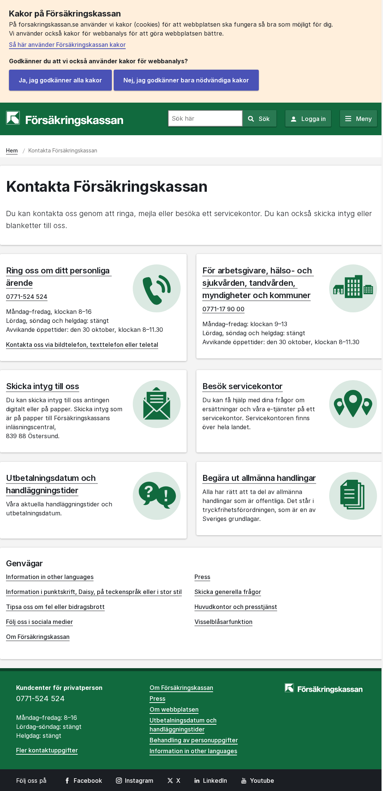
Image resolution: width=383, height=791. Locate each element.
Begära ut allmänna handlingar (259, 478)
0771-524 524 (27, 296)
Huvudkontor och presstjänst (235, 606)
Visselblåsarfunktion (223, 621)
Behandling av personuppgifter (194, 740)
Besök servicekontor (242, 386)
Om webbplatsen (174, 709)
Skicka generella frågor (227, 591)
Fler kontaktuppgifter (47, 750)
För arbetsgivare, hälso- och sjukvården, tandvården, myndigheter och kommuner (258, 283)
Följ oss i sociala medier (39, 621)
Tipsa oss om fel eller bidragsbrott (55, 606)
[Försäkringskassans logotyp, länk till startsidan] (64, 119)
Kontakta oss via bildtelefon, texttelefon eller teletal (82, 344)
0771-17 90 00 (223, 309)
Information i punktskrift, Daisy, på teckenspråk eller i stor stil (94, 591)
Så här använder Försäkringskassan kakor (67, 44)
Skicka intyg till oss (42, 386)
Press (202, 577)
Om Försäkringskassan (38, 636)
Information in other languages (50, 577)
